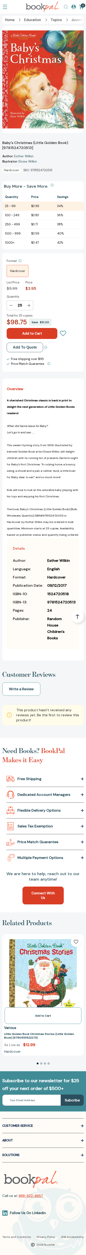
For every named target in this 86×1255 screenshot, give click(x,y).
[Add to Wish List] (76, 942)
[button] (38, 1063)
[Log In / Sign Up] (73, 7)
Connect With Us (43, 895)
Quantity (13, 296)
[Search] (66, 7)
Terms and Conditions (16, 1237)
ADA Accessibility (72, 1237)
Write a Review (21, 689)
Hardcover (17, 271)
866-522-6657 (31, 1196)
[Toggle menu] (5, 7)
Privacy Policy (46, 1237)
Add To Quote (25, 347)
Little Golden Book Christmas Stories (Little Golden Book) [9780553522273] (39, 1036)
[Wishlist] (63, 333)
